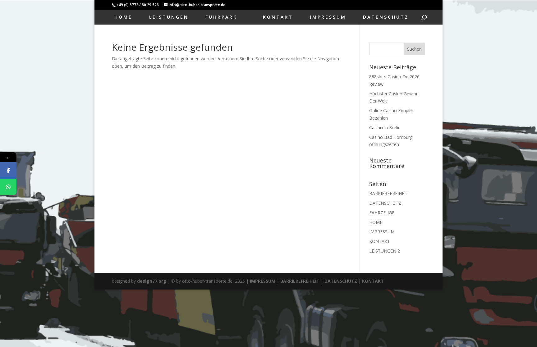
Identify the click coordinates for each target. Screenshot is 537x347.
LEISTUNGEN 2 (384, 251)
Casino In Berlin (385, 127)
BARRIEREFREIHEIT (388, 193)
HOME (123, 17)
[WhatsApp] (8, 187)
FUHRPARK (221, 17)
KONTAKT (278, 17)
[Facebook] (8, 170)
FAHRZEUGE (381, 213)
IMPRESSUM (328, 17)
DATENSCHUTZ (386, 17)
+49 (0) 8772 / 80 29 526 (137, 4)
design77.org (151, 281)
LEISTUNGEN (169, 17)
